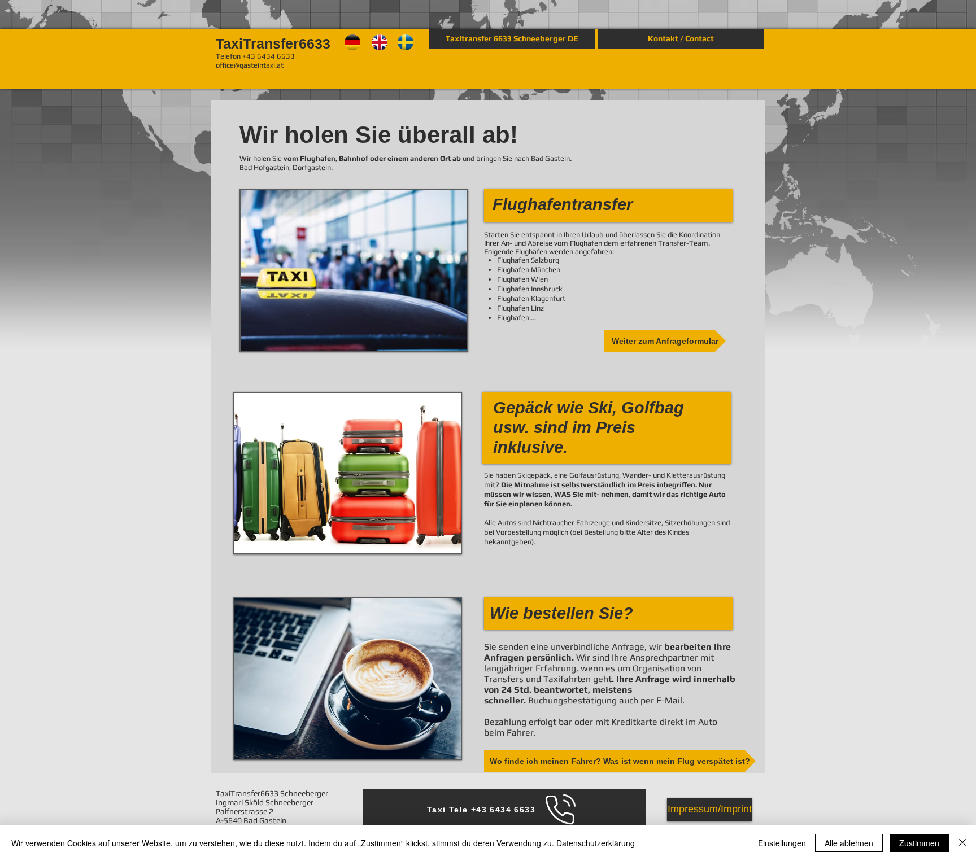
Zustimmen (919, 843)
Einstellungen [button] (782, 843)
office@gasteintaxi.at (250, 65)
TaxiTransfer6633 (275, 43)
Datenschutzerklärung (595, 843)
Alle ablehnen (849, 843)
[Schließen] (962, 843)
